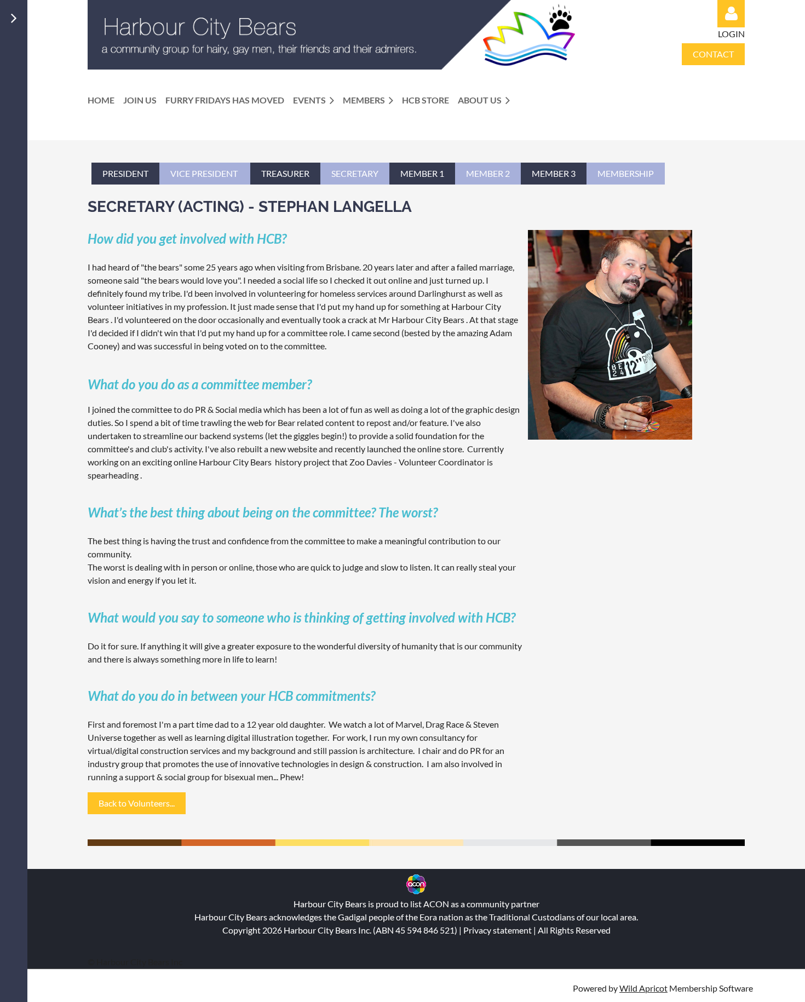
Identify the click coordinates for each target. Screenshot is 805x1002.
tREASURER (285, 173)
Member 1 (422, 173)
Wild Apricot (643, 988)
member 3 (554, 173)
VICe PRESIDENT (204, 173)
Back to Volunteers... (137, 803)
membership (625, 173)
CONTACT (713, 54)
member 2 (488, 173)
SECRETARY (354, 173)
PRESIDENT (125, 173)
